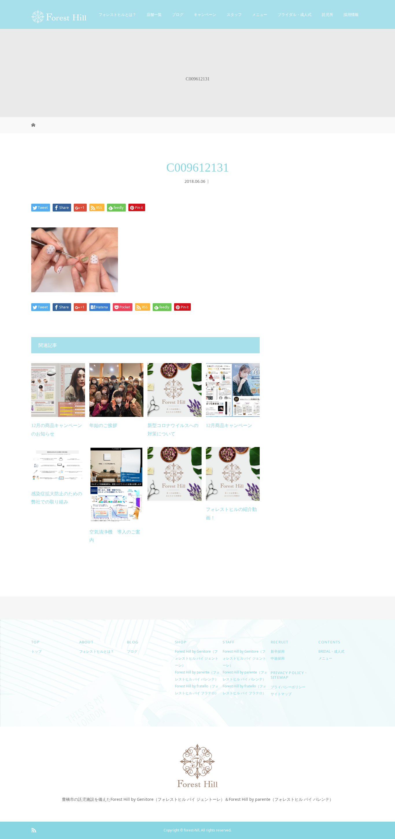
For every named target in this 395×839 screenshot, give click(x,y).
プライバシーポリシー (288, 687)
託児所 (327, 14)
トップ (36, 651)
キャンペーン (205, 14)
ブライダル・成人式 (294, 14)
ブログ (177, 14)
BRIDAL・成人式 (331, 651)
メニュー (325, 658)
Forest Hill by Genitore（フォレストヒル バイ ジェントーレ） (196, 658)
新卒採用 (278, 651)
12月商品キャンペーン (229, 425)
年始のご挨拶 (103, 425)
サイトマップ (281, 693)
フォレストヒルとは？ (117, 14)
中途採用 (278, 658)
